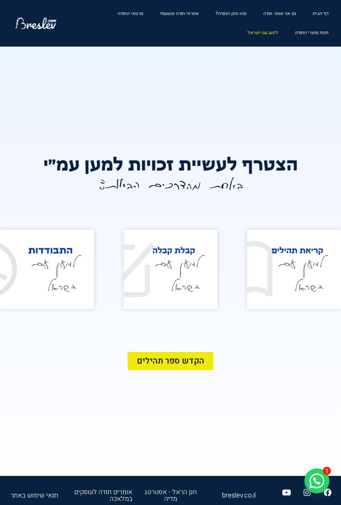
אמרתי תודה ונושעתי (179, 13)
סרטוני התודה (130, 13)
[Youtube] (286, 492)
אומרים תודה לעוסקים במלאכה (103, 495)
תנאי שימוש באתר (34, 495)
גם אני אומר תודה (279, 13)
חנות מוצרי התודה (312, 32)
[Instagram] (307, 492)
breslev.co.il (239, 495)
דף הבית (321, 13)
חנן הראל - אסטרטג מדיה (170, 495)
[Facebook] (327, 492)
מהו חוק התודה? (231, 13)
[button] (316, 480)
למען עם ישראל (262, 32)
